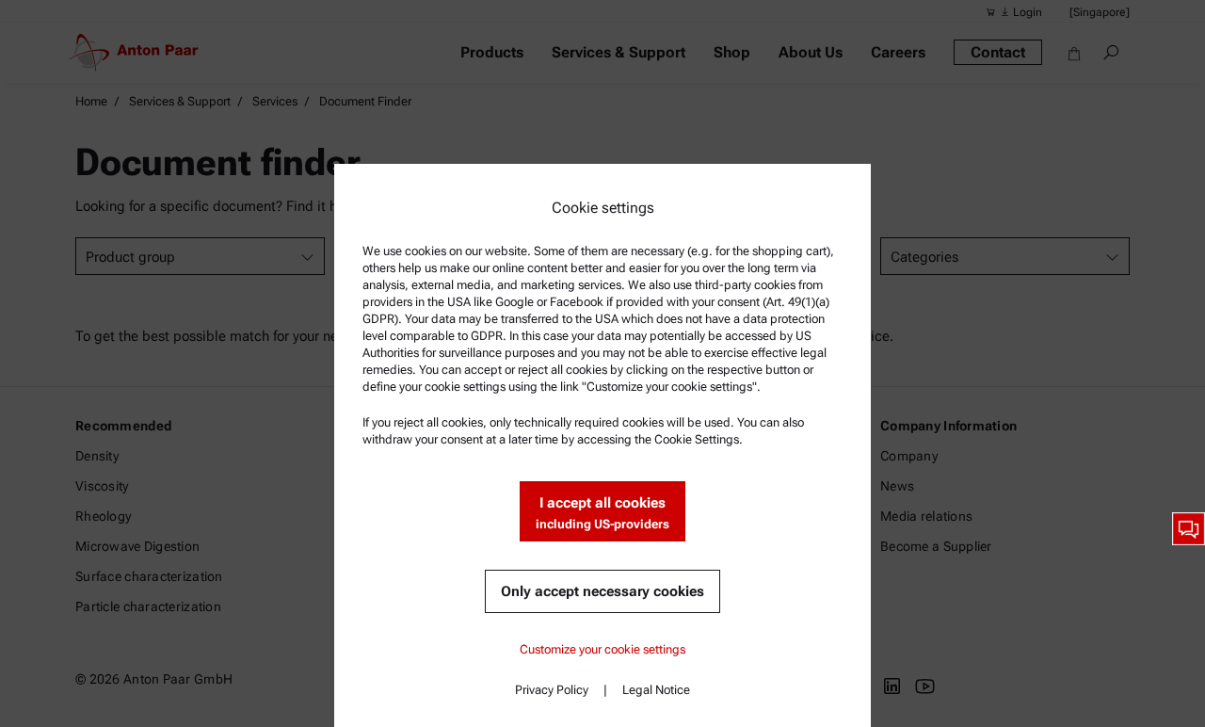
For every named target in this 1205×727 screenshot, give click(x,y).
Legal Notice (656, 690)
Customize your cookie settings (602, 649)
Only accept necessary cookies (602, 591)
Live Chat (1188, 528)
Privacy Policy (551, 690)
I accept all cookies (602, 512)
